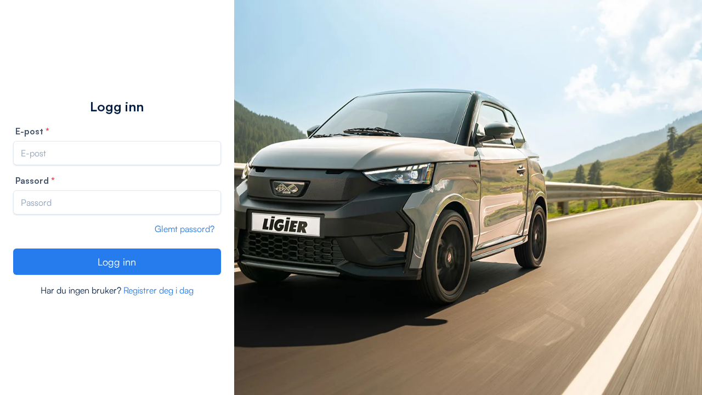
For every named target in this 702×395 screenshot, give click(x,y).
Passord (32, 180)
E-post (29, 131)
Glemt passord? (184, 228)
